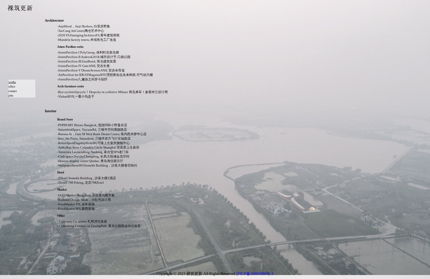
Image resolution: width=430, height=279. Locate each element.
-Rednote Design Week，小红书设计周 (84, 200)
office (11, 86)
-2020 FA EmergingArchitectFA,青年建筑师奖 (88, 35)
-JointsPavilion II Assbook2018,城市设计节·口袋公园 (93, 57)
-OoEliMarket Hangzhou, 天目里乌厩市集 (86, 195)
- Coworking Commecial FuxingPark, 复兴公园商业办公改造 (99, 226)
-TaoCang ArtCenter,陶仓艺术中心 (80, 31)
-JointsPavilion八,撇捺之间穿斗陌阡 (82, 79)
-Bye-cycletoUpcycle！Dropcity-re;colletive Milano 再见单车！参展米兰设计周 (112, 92)
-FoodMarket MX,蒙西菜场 (76, 209)
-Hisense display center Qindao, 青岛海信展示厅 (90, 161)
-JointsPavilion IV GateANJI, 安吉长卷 (83, 66)
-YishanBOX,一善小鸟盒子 (75, 96)
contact (12, 91)
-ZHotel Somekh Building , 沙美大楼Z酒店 (86, 178)
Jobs (10, 95)
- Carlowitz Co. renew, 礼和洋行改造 (82, 221)
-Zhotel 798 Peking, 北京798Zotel (80, 182)
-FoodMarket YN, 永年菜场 (76, 204)
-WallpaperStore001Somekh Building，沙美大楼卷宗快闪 (97, 165)
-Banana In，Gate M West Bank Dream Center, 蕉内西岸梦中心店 (102, 134)
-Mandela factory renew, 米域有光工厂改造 (86, 40)
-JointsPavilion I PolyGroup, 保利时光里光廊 (88, 52)
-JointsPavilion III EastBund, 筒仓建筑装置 (86, 61)
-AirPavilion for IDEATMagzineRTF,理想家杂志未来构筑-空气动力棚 (105, 75)
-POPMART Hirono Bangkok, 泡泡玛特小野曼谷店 (92, 125)
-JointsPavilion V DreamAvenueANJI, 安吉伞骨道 (91, 70)
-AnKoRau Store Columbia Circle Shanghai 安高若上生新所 (98, 147)
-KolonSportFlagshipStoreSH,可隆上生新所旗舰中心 (93, 143)
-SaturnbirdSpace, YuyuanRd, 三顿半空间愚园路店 (92, 129)
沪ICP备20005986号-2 (254, 274)
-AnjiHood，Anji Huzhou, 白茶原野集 (83, 26)
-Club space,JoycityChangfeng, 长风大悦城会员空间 (93, 156)
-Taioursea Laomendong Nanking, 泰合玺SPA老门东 (93, 152)
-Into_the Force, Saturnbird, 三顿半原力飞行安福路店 (94, 138)
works (12, 82)
